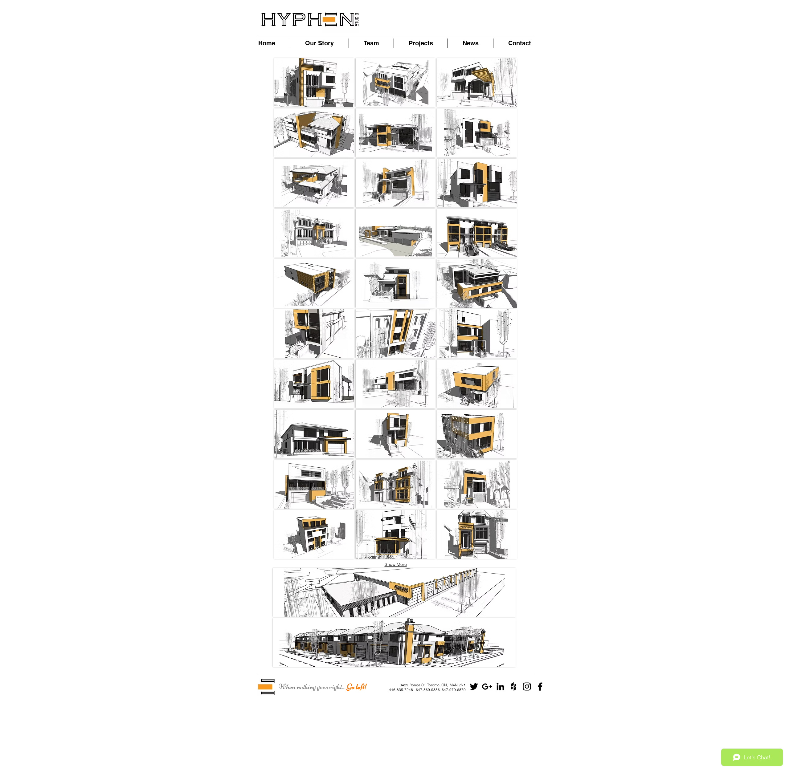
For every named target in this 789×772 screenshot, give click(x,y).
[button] (394, 592)
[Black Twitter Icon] (473, 686)
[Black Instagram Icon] (526, 686)
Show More (396, 564)
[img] (477, 183)
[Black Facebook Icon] (540, 686)
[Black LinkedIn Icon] (500, 686)
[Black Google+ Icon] (487, 686)
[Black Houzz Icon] (513, 686)
